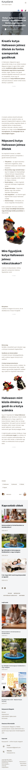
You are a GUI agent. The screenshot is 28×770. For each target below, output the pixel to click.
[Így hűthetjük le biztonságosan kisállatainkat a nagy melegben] (14, 541)
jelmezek (14, 484)
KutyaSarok (7, 1)
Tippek (21, 29)
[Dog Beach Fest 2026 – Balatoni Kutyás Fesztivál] (14, 684)
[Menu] (25, 2)
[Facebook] (18, 10)
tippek (5, 487)
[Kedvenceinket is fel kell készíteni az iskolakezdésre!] (14, 516)
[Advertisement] (14, 101)
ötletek (22, 484)
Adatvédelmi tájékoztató (10, 595)
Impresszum (17, 593)
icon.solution (5, 764)
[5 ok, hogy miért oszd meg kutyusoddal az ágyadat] (14, 566)
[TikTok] (25, 10)
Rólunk (10, 593)
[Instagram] (22, 10)
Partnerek (22, 595)
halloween (6, 484)
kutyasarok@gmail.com (14, 747)
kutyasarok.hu (11, 753)
